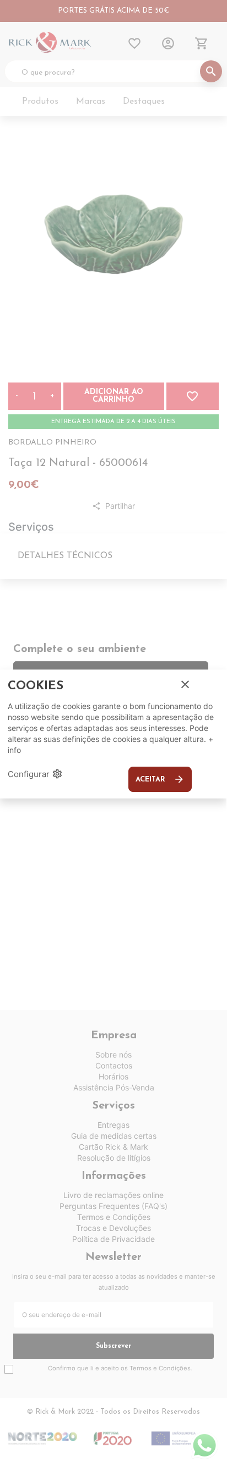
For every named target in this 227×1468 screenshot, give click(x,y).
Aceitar (160, 779)
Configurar (35, 773)
